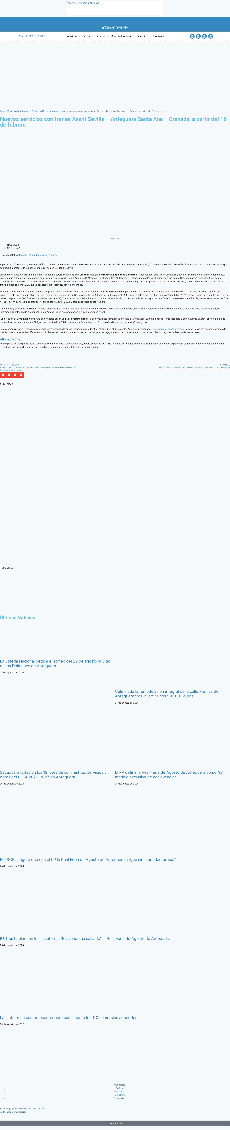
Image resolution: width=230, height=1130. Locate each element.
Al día (32, 255)
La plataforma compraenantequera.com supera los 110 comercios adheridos (68, 1017)
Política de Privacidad (24, 1108)
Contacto (41, 1108)
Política (86, 36)
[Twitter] (198, 36)
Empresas (100, 36)
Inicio (2, 111)
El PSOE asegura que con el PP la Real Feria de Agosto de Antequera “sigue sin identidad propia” (88, 859)
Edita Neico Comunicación (13, 1112)
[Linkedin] (204, 36)
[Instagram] (210, 36)
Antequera (55, 111)
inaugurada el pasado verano (168, 329)
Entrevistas (158, 36)
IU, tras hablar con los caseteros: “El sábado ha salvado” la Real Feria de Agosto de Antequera (85, 938)
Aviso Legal (6, 1108)
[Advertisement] (80, 592)
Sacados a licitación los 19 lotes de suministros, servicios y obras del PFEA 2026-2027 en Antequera (53, 774)
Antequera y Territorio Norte (33, 111)
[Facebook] (192, 36)
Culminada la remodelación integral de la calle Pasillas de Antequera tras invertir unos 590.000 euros (166, 693)
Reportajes (142, 36)
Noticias (53, 255)
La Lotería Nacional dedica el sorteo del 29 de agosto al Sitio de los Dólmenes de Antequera (55, 663)
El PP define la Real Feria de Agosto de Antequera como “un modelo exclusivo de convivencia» (169, 774)
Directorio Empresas (121, 36)
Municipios (72, 36)
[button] (185, 36)
